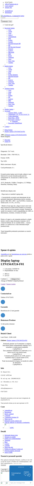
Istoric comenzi (9, 414)
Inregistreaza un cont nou (19, 254)
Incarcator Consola (14, 119)
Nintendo (15, 121)
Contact (7, 444)
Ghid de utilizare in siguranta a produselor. (17, 422)
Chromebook (12, 37)
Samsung (11, 57)
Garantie (7, 445)
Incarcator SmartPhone (15, 123)
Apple (10, 31)
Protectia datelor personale (12, 451)
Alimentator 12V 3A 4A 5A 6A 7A (18, 114)
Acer (9, 30)
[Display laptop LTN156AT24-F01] (16, 135)
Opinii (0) (7, 141)
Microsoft (11, 52)
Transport (7, 440)
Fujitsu (10, 40)
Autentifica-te (5, 254)
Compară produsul (18, 281)
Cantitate (3, 279)
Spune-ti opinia (10, 284)
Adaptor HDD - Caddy (15, 113)
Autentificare (8, 410)
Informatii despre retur (11, 435)
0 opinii (3, 284)
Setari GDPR (8, 452)
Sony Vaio (11, 61)
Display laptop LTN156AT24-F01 (17, 340)
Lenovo (10, 50)
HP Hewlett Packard (14, 47)
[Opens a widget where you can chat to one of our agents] (21, 475)
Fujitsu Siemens (13, 75)
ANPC (12, 428)
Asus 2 (10, 35)
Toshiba (10, 62)
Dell (9, 38)
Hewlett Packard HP (14, 43)
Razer (10, 56)
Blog (6, 442)
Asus (9, 33)
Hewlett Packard (13, 76)
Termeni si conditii (10, 437)
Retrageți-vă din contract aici (13, 421)
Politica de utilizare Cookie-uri (14, 449)
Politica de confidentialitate (13, 438)
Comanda (7, 415)
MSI (9, 54)
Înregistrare (8, 412)
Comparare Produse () (11, 417)
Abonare (3, 465)
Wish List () (8, 419)
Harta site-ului (9, 447)
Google (10, 42)
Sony (9, 59)
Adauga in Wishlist (6, 281)
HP (9, 45)
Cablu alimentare (13, 116)
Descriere (7, 140)
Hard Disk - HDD (13, 118)
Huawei (10, 49)
